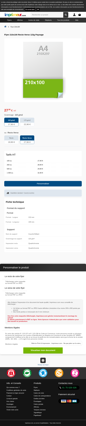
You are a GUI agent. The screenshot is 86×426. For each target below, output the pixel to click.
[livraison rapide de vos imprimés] (59, 373)
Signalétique (38, 412)
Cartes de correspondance (42, 396)
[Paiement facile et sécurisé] (11, 373)
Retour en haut (43, 365)
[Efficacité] (75, 373)
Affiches (20, 20)
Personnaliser (43, 184)
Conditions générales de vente (16, 390)
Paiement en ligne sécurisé (15, 393)
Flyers (9, 20)
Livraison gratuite (12, 398)
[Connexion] (74, 14)
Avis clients (10, 401)
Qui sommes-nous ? (13, 387)
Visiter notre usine (12, 410)
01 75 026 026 (69, 387)
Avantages (9, 404)
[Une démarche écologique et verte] (27, 373)
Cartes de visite (33, 20)
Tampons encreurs (40, 410)
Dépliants (48, 20)
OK (38, 9)
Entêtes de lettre (39, 398)
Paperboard (37, 415)
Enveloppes (37, 401)
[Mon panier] (79, 14)
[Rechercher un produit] (65, 15)
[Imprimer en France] (43, 373)
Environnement (11, 407)
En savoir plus (30, 9)
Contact (9, 396)
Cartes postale (38, 404)
